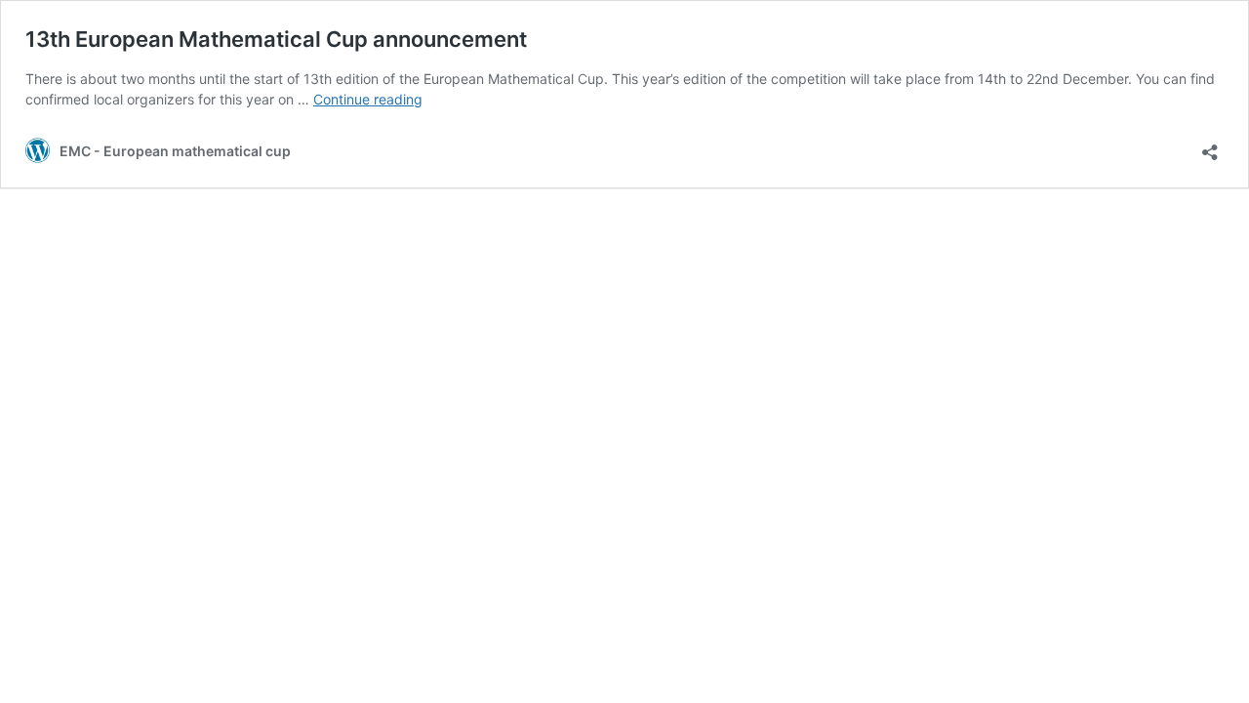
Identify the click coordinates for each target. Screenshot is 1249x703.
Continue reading (368, 99)
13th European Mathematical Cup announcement (276, 39)
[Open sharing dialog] (1210, 146)
